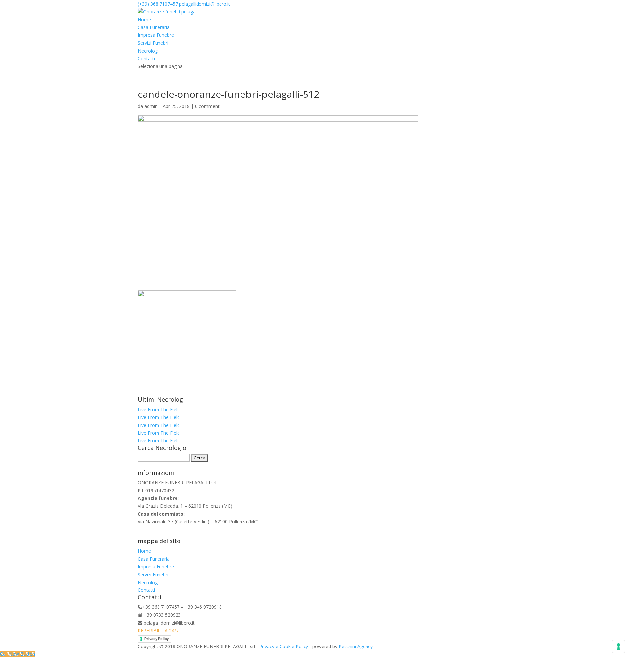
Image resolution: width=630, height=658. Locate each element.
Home (144, 19)
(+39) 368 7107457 (158, 4)
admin (151, 106)
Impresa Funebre (156, 35)
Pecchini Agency (356, 646)
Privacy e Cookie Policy (283, 646)
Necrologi (148, 51)
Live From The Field (159, 409)
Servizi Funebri (153, 43)
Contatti (146, 58)
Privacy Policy (156, 638)
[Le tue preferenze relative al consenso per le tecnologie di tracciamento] (618, 646)
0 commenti (207, 106)
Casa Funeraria (154, 27)
